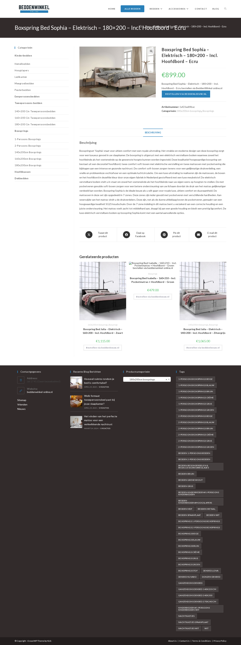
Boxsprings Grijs (188, 558)
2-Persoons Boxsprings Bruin (195, 428)
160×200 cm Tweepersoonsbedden (35, 117)
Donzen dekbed (211, 576)
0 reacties (104, 387)
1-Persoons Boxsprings (28, 139)
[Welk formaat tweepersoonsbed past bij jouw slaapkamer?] (76, 401)
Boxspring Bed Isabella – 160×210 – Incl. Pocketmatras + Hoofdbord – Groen (153, 280)
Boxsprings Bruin (188, 546)
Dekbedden (21, 178)
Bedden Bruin (186, 473)
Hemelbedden (22, 63)
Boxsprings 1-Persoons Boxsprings (199, 521)
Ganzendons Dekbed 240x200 (195, 595)
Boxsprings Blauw (189, 539)
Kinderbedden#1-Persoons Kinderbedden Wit (194, 608)
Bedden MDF (185, 509)
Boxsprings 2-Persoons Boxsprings (199, 527)
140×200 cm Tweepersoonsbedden (35, 111)
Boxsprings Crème (189, 552)
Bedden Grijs (185, 486)
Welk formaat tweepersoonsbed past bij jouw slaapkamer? (99, 399)
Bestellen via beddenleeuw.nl (186, 94)
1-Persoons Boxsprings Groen (196, 410)
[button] (151, 51)
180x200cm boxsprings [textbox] (146, 379)
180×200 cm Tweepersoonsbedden (35, 124)
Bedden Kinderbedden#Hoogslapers (195, 501)
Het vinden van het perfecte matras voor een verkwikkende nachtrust (100, 420)
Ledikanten (21, 77)
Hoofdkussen (23, 171)
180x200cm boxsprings (189, 111)
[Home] (141, 26)
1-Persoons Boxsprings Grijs (195, 403)
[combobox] (147, 379)
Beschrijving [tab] (153, 132)
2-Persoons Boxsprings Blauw (196, 422)
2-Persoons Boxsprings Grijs (195, 440)
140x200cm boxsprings (198, 324)
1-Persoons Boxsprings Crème (196, 397)
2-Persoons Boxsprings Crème (196, 434)
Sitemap (21, 400)
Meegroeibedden (24, 83)
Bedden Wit (213, 515)
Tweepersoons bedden (28, 103)
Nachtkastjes (186, 616)
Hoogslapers (22, 70)
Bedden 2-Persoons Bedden (194, 459)
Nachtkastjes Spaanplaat (193, 622)
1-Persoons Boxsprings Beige (195, 379)
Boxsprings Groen (189, 564)
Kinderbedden (23, 55)
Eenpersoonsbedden (27, 96)
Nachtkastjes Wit (188, 628)
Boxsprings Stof (188, 570)
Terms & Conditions (201, 641)
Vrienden (22, 404)
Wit (206, 628)
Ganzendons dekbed (190, 583)
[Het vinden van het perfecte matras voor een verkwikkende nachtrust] (76, 422)
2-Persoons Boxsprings (28, 145)
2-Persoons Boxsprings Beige (195, 416)
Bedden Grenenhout (190, 480)
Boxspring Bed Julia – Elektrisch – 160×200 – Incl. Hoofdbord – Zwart (103, 331)
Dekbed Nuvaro (187, 576)
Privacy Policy (219, 641)
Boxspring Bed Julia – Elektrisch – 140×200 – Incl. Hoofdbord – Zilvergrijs (202, 331)
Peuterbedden (23, 90)
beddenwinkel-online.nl (40, 391)
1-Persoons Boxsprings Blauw (196, 385)
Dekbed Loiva (211, 570)
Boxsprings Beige (188, 533)
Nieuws (21, 408)
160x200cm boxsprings (98, 324)
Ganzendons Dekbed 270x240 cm (197, 601)
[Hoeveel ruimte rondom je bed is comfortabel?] (76, 382)
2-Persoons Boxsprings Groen (196, 447)
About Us (172, 641)
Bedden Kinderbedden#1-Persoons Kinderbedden (198, 493)
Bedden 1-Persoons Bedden (194, 453)
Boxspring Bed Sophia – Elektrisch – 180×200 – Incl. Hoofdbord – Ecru (190, 26)
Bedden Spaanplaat (189, 515)
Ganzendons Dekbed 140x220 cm (197, 589)
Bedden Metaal (206, 509)
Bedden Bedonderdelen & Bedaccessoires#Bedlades (193, 466)
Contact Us (184, 641)
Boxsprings (208, 111)
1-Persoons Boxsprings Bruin (195, 391)
